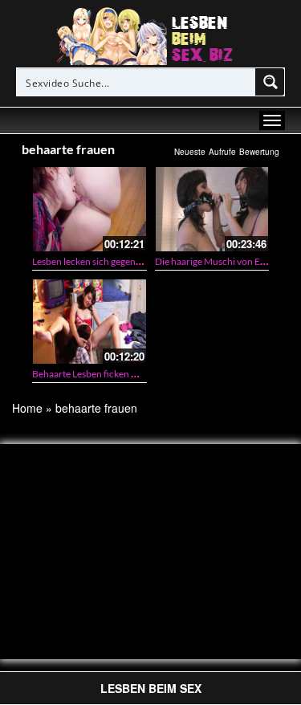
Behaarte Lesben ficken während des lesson (122, 374)
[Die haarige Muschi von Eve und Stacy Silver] (212, 209)
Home (27, 408)
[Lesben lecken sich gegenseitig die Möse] (89, 209)
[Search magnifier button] (270, 82)
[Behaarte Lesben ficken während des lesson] (89, 322)
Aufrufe (222, 151)
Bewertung (259, 151)
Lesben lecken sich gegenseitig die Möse (114, 261)
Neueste (189, 151)
